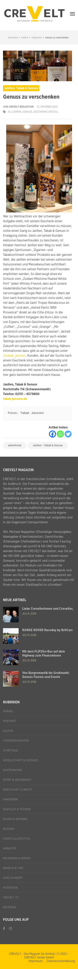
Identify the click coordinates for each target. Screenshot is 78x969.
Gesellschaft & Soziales (20, 760)
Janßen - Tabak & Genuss (48, 445)
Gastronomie (12, 770)
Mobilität (10, 848)
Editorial (9, 907)
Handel (8, 711)
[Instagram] (10, 928)
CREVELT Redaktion (21, 107)
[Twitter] (68, 433)
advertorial (14, 445)
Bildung (8, 829)
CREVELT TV (11, 897)
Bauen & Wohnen (15, 819)
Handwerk (10, 799)
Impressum (36, 961)
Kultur (8, 731)
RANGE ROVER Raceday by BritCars (47, 630)
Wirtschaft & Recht (17, 789)
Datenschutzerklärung (61, 961)
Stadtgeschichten (16, 740)
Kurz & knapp (12, 878)
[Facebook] (52, 433)
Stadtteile (10, 750)
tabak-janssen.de (15, 398)
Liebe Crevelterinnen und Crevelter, (47, 608)
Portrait (9, 721)
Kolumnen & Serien (16, 858)
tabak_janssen (16, 355)
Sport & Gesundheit (17, 780)
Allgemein (14, 112)
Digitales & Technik (17, 809)
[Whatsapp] (60, 433)
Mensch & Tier (13, 868)
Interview (10, 887)
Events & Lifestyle (16, 838)
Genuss (27, 112)
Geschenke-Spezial (45, 112)
